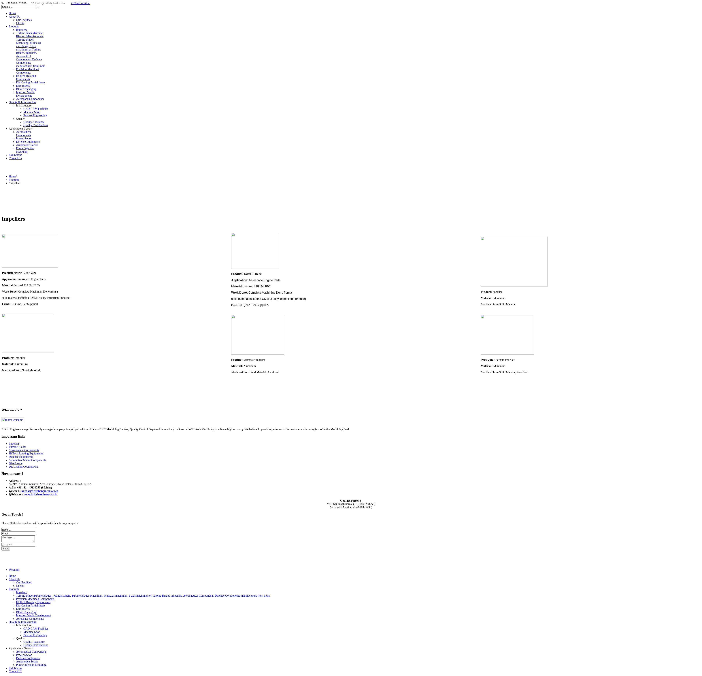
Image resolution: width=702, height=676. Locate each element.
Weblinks (14, 569)
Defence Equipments (21, 456)
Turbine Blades (17, 446)
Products (14, 179)
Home (12, 176)
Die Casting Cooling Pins (23, 466)
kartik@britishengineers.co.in (39, 491)
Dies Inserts (15, 463)
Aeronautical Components (24, 450)
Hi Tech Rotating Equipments (26, 453)
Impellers (14, 443)
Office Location (80, 3)
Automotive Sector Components (27, 460)
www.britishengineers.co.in (40, 494)
